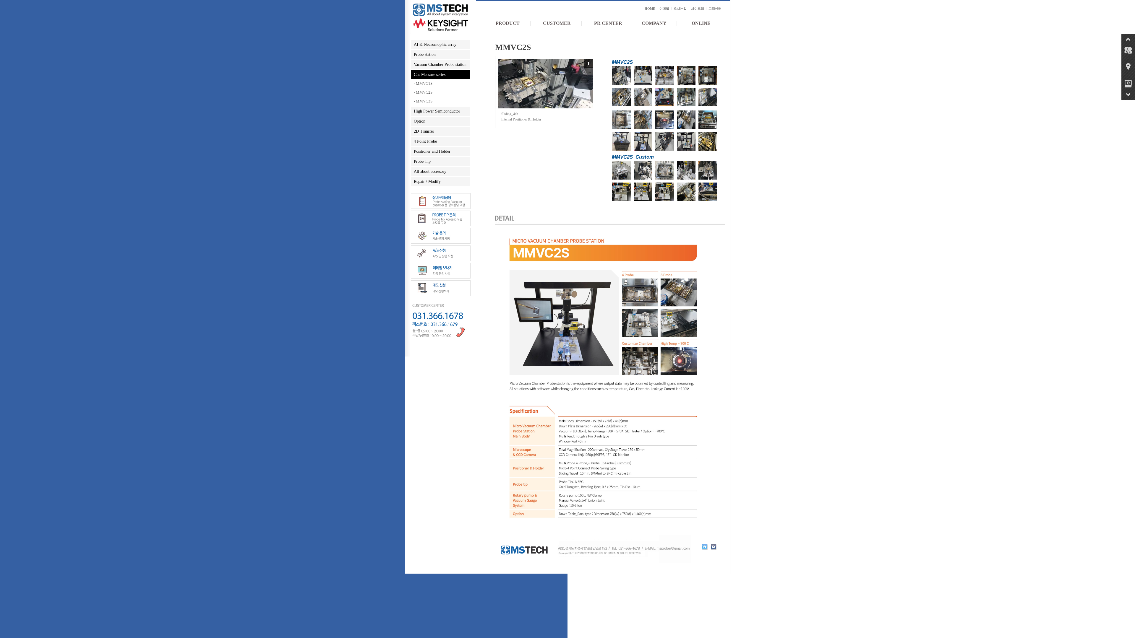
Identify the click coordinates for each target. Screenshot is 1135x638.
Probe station (425, 54)
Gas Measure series (429, 74)
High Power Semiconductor (437, 111)
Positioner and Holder (432, 151)
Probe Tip (422, 161)
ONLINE (701, 23)
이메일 (664, 8)
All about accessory (430, 171)
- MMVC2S (423, 92)
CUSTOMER (557, 23)
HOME (650, 8)
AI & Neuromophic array (435, 44)
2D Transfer (424, 131)
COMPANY (654, 23)
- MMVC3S (423, 101)
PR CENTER (608, 23)
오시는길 (680, 8)
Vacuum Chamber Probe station (440, 64)
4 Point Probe (425, 141)
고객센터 (714, 8)
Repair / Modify (427, 181)
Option (419, 121)
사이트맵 (697, 8)
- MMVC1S (423, 83)
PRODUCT (508, 23)
